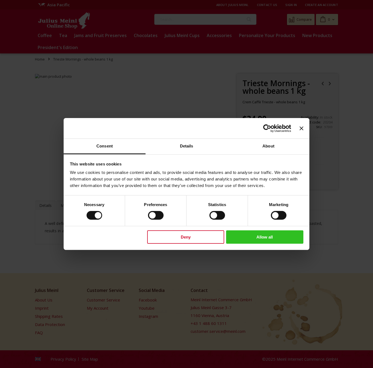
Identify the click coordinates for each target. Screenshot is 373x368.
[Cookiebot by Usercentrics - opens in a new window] (267, 128)
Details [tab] (186, 146)
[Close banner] (301, 128)
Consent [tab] (104, 146)
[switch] (156, 216)
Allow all (264, 237)
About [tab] (268, 146)
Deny (186, 237)
